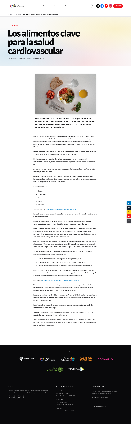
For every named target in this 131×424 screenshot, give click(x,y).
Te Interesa (46, 6)
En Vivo (119, 6)
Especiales (57, 6)
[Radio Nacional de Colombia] (86, 359)
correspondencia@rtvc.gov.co (100, 397)
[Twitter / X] (98, 6)
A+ (129, 212)
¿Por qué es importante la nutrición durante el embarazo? (60, 280)
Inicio (10, 14)
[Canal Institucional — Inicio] (17, 6)
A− (129, 207)
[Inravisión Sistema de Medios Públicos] (26, 359)
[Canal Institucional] (47, 359)
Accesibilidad (118, 421)
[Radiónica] (105, 359)
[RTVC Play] (76, 369)
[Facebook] (102, 6)
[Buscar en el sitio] (92, 6)
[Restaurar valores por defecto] (129, 221)
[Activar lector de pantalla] (129, 216)
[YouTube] (106, 6)
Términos (100, 421)
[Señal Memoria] (54, 369)
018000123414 (68, 404)
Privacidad (108, 421)
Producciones (69, 6)
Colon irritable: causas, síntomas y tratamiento (61, 209)
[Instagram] (110, 6)
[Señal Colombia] (67, 359)
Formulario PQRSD (99, 406)
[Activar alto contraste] (129, 203)
